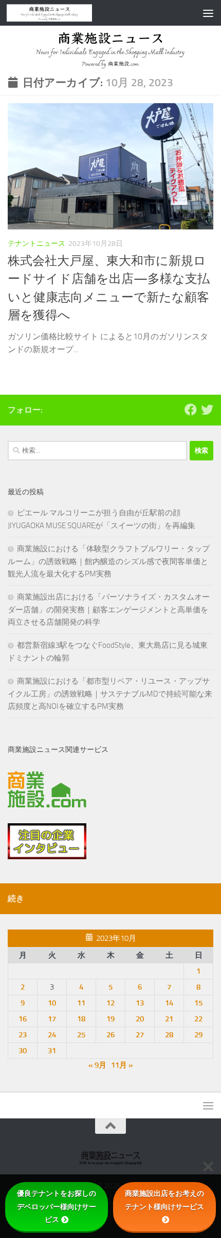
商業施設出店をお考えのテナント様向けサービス (164, 1200)
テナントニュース (36, 243)
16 (23, 1018)
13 (140, 1003)
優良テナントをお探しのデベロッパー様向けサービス (56, 1206)
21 (169, 1018)
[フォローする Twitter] (207, 409)
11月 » (122, 1065)
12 (110, 1003)
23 (23, 1034)
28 (169, 1034)
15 (198, 1003)
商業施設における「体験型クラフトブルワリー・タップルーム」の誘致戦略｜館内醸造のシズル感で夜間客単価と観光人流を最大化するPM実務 (109, 561)
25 (81, 1034)
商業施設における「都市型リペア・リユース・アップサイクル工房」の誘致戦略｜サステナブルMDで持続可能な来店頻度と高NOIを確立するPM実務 (110, 693)
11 (81, 1003)
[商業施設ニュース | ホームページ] (64, 13)
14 (169, 1003)
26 (110, 1034)
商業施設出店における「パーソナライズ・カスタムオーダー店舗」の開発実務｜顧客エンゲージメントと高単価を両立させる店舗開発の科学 (109, 609)
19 (110, 1018)
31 (52, 1050)
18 (81, 1018)
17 (52, 1018)
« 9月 (97, 1065)
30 (23, 1050)
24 (52, 1034)
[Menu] (208, 13)
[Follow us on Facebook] (191, 409)
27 (140, 1034)
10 (52, 1003)
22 (198, 1018)
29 (198, 1034)
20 (140, 1018)
